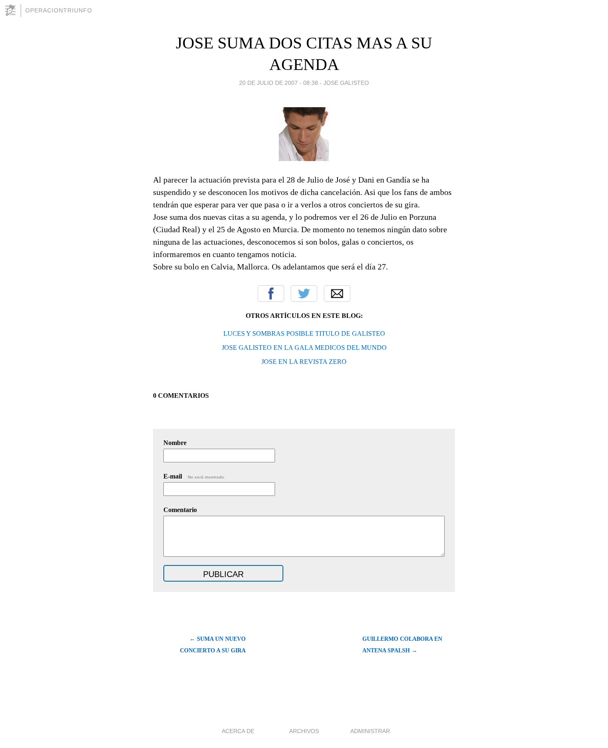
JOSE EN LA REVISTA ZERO (304, 361)
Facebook (271, 293)
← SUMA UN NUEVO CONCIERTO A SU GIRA (213, 645)
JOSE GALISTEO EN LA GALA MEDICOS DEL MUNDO (304, 347)
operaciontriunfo (58, 10)
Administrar (370, 731)
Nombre (175, 442)
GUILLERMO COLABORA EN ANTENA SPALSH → (402, 645)
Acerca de (238, 731)
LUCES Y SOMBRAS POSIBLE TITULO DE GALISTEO (304, 333)
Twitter (304, 293)
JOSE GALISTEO (346, 82)
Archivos (304, 731)
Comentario (180, 509)
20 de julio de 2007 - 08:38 (278, 82)
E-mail (194, 476)
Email (337, 293)
